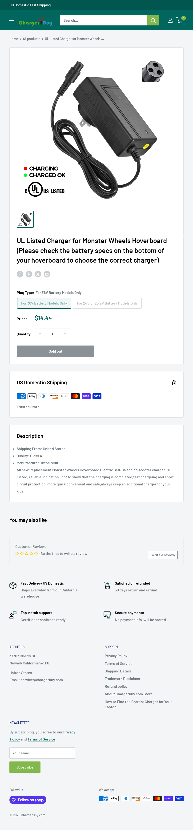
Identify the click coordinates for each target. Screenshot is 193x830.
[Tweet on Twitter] (38, 273)
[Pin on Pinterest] (29, 273)
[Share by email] (47, 273)
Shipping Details (118, 671)
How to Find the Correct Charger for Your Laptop (138, 704)
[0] (180, 20)
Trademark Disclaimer (123, 678)
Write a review (163, 555)
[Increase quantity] (65, 334)
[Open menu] (11, 20)
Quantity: (24, 334)
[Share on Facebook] (20, 273)
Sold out (55, 351)
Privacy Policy (116, 655)
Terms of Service (119, 663)
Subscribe (24, 767)
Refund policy (116, 686)
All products (31, 39)
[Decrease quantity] (40, 334)
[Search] (153, 20)
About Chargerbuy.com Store (129, 694)
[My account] (170, 20)
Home (13, 39)
